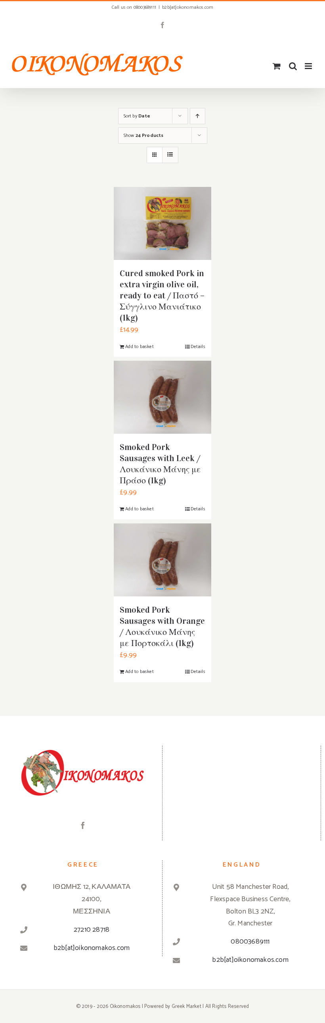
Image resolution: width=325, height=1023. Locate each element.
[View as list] (170, 155)
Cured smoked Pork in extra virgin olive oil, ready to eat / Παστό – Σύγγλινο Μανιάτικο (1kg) (162, 295)
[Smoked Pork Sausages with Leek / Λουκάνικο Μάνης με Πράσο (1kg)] (162, 397)
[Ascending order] (197, 116)
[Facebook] (82, 825)
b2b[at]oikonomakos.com (92, 948)
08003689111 (250, 942)
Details (198, 346)
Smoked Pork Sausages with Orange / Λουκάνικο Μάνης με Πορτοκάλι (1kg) (162, 626)
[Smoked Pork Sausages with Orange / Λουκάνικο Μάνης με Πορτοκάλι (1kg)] (162, 559)
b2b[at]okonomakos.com (187, 7)
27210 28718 (91, 930)
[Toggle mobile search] (293, 66)
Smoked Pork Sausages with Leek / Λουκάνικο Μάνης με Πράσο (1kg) (160, 464)
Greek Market (186, 1006)
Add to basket (139, 346)
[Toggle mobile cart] (277, 66)
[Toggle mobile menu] (309, 66)
